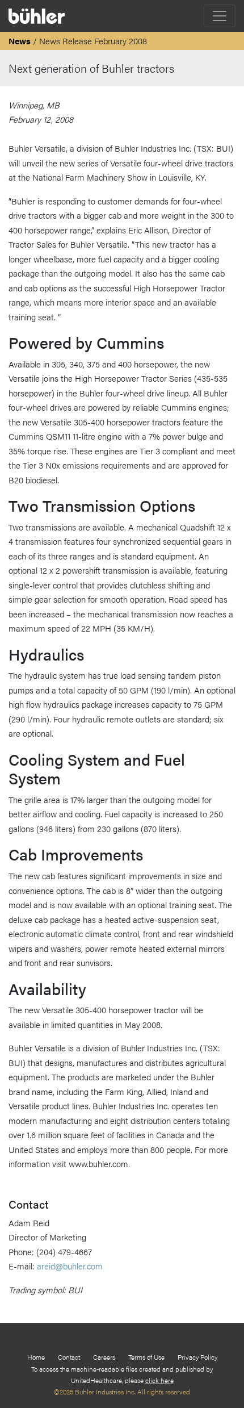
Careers (104, 1357)
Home (36, 1357)
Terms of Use (146, 1357)
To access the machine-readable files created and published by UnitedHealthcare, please (122, 1374)
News (20, 41)
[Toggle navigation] (219, 16)
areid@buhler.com (70, 1266)
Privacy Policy (197, 1357)
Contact (69, 1357)
